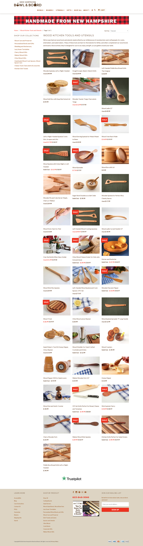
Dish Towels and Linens (49, 518)
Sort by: (107, 31)
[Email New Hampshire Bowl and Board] (85, 492)
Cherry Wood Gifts (20, 52)
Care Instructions (19, 503)
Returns (16, 515)
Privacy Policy (54, 541)
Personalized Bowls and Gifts (24, 43)
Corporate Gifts (47, 529)
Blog (15, 501)
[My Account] (92, 10)
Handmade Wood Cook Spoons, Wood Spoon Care (27, 62)
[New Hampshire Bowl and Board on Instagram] (76, 492)
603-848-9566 (80, 497)
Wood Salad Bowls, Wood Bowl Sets (53, 506)
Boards (50, 10)
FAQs (15, 509)
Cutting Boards (47, 501)
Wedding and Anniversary (23, 46)
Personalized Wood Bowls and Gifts (53, 512)
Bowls (40, 10)
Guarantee (17, 512)
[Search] (95, 10)
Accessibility (17, 498)
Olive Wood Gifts (20, 58)
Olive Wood (46, 523)
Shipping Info (17, 518)
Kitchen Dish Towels (21, 68)
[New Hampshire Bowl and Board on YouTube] (82, 492)
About (86, 10)
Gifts (70, 10)
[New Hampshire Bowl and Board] (27, 3)
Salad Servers (47, 503)
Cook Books (46, 526)
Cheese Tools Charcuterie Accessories (27, 66)
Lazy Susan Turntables (21, 49)
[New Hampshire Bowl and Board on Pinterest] (79, 492)
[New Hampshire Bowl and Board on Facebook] (73, 492)
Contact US (17, 506)
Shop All (78, 10)
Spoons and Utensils (49, 520)
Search (16, 520)
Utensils (60, 10)
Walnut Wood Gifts (20, 55)
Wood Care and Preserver (23, 40)
